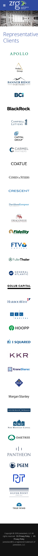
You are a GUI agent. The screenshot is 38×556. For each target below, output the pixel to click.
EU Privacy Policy (23, 536)
